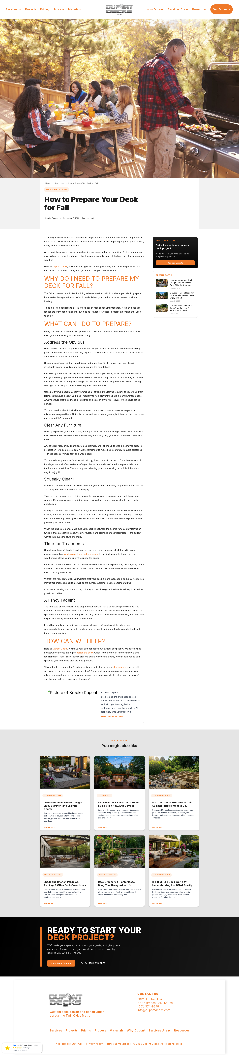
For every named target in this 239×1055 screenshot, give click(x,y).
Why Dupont (155, 9)
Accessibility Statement (70, 1044)
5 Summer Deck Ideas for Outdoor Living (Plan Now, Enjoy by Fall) (182, 295)
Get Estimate (221, 9)
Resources (199, 9)
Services (11, 9)
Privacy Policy (94, 1044)
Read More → (49, 827)
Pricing (45, 9)
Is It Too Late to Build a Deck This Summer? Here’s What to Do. (181, 308)
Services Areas (178, 9)
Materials (74, 9)
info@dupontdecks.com (153, 1010)
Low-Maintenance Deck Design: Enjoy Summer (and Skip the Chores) (181, 282)
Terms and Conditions (118, 1044)
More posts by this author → (114, 717)
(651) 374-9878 (148, 1006)
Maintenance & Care (56, 189)
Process (59, 9)
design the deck (85, 652)
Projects (30, 9)
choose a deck (120, 667)
